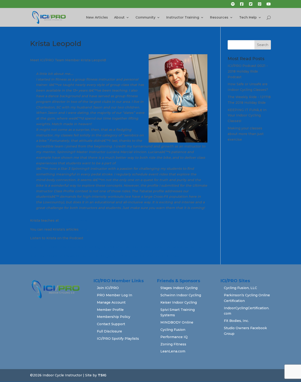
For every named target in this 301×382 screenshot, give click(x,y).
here (83, 229)
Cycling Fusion (172, 330)
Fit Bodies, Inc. (236, 321)
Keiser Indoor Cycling (178, 302)
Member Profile (110, 310)
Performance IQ (174, 337)
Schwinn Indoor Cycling (180, 295)
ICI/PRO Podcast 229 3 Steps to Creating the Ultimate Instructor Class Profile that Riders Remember (116, 247)
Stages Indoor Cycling (179, 288)
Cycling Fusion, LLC (240, 288)
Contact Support (111, 324)
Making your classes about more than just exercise (246, 134)
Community (145, 17)
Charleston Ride (74, 220)
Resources (219, 17)
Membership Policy (113, 317)
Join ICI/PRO (108, 288)
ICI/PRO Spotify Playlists (118, 338)
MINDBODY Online (176, 322)
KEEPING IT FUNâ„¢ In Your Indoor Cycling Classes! (247, 115)
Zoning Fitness (173, 344)
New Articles (97, 17)
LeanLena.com (172, 351)
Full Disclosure (109, 331)
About (119, 17)
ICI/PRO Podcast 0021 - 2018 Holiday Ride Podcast (248, 71)
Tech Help (248, 17)
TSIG (102, 375)
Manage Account (111, 302)
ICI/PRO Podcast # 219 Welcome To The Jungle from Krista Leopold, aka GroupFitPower (105, 256)
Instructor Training (182, 17)
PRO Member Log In (114, 295)
